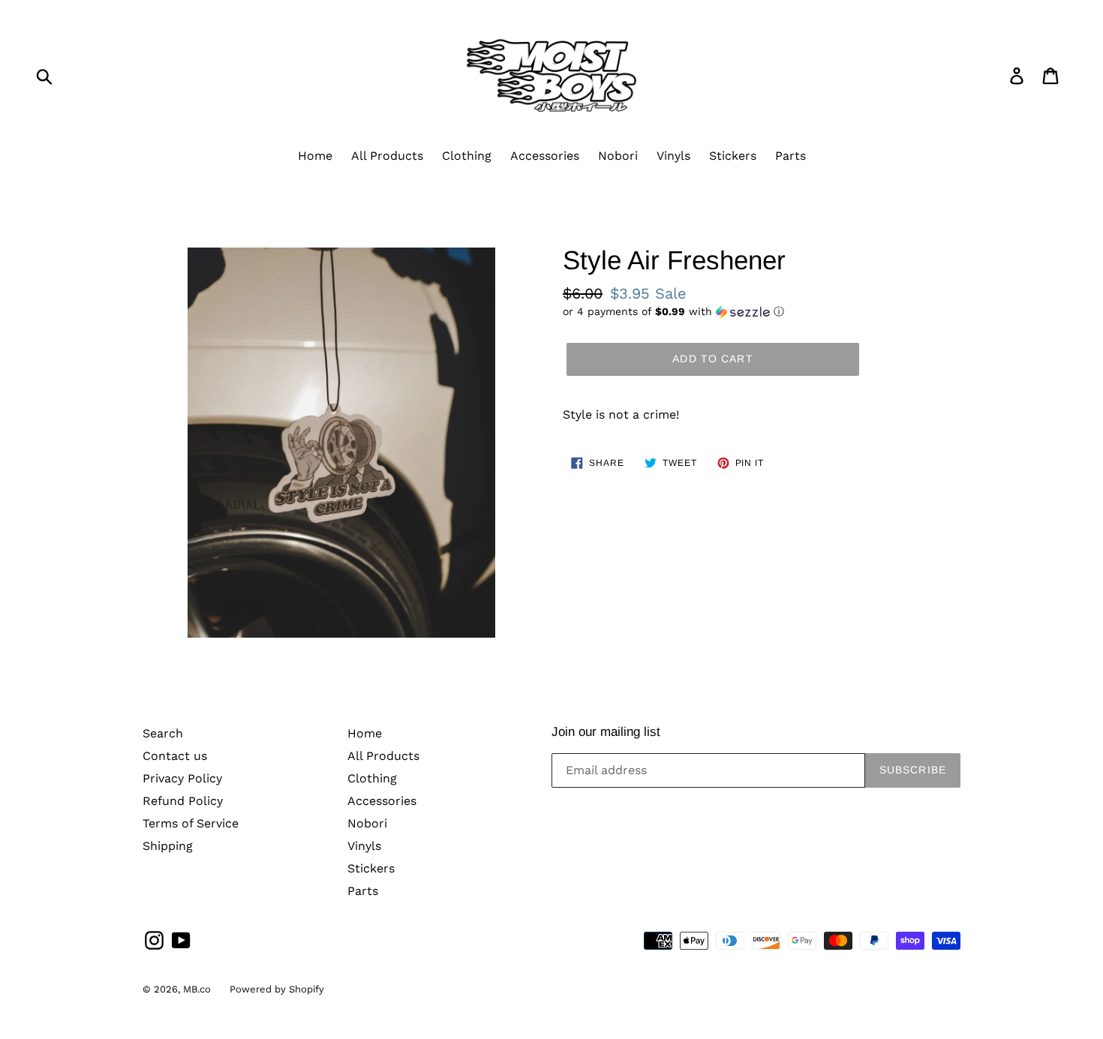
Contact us (175, 756)
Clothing (466, 156)
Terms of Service (191, 823)
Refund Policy (183, 801)
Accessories (544, 156)
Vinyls (673, 156)
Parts (790, 156)
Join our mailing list (606, 732)
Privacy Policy (182, 778)
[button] (761, 312)
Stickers (732, 156)
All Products (387, 156)
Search (163, 733)
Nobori (618, 156)
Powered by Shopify (277, 989)
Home (315, 156)
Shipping (168, 846)
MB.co (197, 989)
